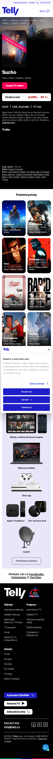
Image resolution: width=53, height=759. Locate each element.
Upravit (24, 399)
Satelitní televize (12, 614)
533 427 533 (11, 723)
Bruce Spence (8, 174)
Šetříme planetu (34, 627)
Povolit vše (26, 392)
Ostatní (5, 23)
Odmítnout (26, 407)
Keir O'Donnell (42, 172)
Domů (4, 20)
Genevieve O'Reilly (17, 172)
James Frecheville (24, 174)
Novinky (8, 664)
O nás (7, 654)
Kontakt (32, 2)
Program (25, 20)
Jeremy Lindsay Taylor (30, 177)
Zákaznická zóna (20, 2)
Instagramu (18, 577)
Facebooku (36, 574)
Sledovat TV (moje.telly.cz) (11, 638)
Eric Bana (31, 172)
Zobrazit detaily (36, 384)
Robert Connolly (15, 169)
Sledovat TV (14, 703)
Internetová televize (13, 609)
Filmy (34, 20)
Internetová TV (33, 609)
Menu (43, 11)
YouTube (35, 577)
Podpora (31, 604)
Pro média (9, 668)
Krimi (42, 20)
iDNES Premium (12, 678)
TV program (10, 627)
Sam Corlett (14, 177)
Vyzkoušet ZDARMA (18, 695)
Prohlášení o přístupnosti (32, 634)
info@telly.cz (12, 727)
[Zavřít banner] (49, 349)
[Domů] (10, 11)
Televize (14, 20)
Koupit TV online (15, 85)
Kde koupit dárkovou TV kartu (13, 621)
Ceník (7, 632)
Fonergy (8, 673)
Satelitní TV (32, 614)
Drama (14, 23)
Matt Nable (38, 174)
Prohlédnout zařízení (26, 560)
